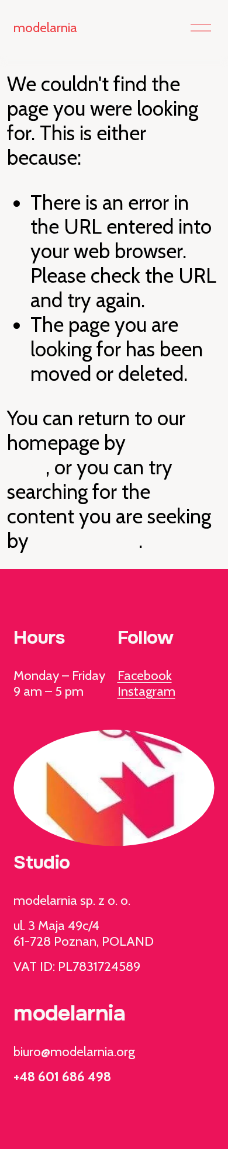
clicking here (86, 540)
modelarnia (45, 27)
